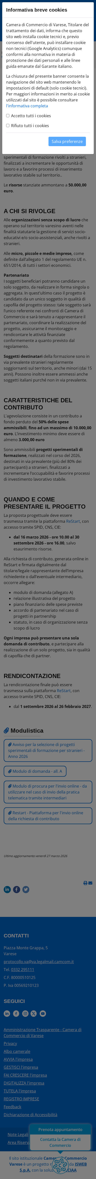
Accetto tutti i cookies (31, 115)
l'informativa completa (27, 106)
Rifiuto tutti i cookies (30, 125)
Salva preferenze (67, 141)
